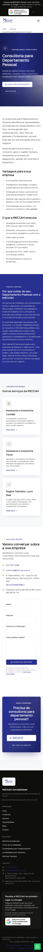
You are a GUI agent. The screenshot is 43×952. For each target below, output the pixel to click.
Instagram (21, 948)
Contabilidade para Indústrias (13, 852)
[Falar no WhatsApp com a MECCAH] (37, 946)
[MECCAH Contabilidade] (7, 21)
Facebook (30, 948)
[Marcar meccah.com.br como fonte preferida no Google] (18, 12)
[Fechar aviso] (33, 11)
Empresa (9, 615)
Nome (9, 604)
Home (4, 29)
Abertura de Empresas (11, 841)
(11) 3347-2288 (12, 565)
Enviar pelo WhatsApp (23, 662)
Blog (4, 826)
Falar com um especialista (19, 84)
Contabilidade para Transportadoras (16, 849)
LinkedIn (12, 948)
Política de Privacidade (14, 945)
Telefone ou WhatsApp (16, 626)
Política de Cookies (30, 945)
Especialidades (8, 822)
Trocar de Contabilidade (11, 845)
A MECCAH (6, 815)
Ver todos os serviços (21, 745)
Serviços (13, 29)
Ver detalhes (10, 91)
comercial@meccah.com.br (18, 570)
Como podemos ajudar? (15, 637)
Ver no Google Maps (15, 584)
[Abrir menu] (38, 20)
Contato (5, 830)
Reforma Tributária (9, 856)
